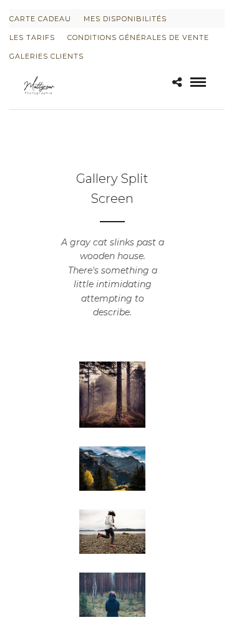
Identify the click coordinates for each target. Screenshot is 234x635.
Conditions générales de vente (138, 37)
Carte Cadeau (40, 18)
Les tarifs (32, 37)
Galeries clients (46, 56)
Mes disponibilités (125, 18)
